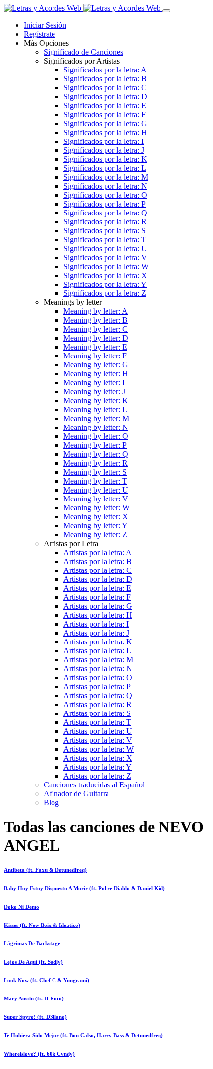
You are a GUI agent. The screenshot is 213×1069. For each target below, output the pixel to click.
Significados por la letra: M (105, 177)
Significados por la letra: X (105, 275)
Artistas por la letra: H (97, 615)
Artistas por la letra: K (97, 642)
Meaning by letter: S (95, 472)
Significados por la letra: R (105, 221)
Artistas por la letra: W (98, 749)
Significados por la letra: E (104, 105)
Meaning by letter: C (95, 329)
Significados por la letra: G (105, 123)
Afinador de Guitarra (76, 793)
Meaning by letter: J (94, 391)
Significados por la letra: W (106, 266)
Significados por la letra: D (105, 96)
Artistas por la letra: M (98, 659)
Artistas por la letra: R (97, 704)
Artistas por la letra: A (97, 552)
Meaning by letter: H (95, 373)
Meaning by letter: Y (95, 525)
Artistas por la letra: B (97, 561)
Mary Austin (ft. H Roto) (34, 998)
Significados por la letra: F (104, 114)
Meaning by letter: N (95, 427)
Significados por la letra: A (105, 70)
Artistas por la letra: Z (97, 776)
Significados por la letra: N (105, 186)
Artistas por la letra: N (97, 668)
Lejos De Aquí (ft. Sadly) (33, 962)
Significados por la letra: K (105, 159)
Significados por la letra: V (105, 257)
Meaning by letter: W (96, 507)
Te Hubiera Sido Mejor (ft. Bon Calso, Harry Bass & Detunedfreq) (83, 1035)
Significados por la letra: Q (105, 213)
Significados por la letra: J (103, 150)
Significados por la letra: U (105, 248)
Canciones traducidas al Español (94, 785)
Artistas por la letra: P (97, 686)
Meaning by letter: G (95, 364)
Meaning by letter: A (95, 311)
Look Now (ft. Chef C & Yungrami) (46, 980)
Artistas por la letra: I (96, 624)
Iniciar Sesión (45, 25)
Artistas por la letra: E (97, 588)
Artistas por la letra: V (97, 740)
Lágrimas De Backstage (32, 943)
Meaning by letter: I (94, 382)
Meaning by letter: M (96, 418)
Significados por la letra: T (104, 239)
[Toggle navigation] (166, 10)
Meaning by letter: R (95, 463)
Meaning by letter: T (95, 481)
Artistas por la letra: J (96, 633)
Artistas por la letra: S (97, 713)
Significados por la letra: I (103, 141)
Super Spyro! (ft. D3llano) (35, 1017)
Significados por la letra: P (104, 204)
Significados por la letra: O (105, 195)
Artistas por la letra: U (97, 731)
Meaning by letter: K (95, 400)
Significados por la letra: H (105, 132)
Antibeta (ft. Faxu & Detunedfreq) (45, 870)
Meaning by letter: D (95, 338)
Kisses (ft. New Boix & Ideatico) (42, 925)
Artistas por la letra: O (97, 677)
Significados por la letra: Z (104, 293)
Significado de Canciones (83, 52)
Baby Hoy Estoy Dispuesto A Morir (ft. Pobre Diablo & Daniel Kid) (84, 888)
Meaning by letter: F (95, 356)
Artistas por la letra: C (97, 570)
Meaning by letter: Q (95, 454)
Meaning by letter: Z (95, 534)
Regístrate (39, 34)
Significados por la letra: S (104, 230)
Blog (51, 802)
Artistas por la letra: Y (97, 767)
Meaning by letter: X (95, 516)
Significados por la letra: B (105, 78)
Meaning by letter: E (95, 347)
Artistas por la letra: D (97, 579)
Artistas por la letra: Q (97, 695)
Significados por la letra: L (104, 168)
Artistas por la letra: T (97, 722)
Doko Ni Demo (21, 907)
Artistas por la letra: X (97, 758)
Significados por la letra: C (105, 87)
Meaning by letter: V (95, 499)
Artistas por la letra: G (97, 606)
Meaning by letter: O (95, 436)
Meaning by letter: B (95, 320)
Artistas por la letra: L (97, 650)
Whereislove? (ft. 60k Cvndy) (39, 1054)
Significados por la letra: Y (105, 284)
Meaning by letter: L (95, 409)
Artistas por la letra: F (97, 597)
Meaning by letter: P (95, 445)
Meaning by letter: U (95, 490)
